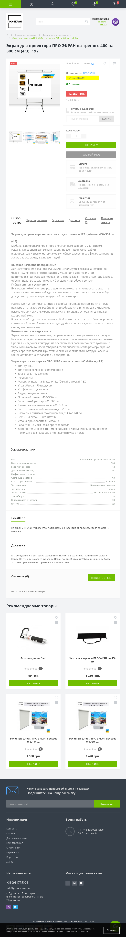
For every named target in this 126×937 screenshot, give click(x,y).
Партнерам (12, 852)
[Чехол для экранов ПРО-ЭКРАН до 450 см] (92, 636)
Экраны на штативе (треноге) (57, 35)
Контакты (11, 828)
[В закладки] (56, 617)
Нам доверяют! (14, 842)
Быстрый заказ (91, 154)
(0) (92, 63)
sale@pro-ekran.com (18, 888)
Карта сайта (13, 857)
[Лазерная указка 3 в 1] (33, 636)
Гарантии (84, 197)
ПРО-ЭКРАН (89, 73)
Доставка (84, 180)
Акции (9, 861)
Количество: (73, 130)
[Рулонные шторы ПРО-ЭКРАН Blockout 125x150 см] (33, 717)
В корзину (91, 145)
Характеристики (36, 220)
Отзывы (10, 833)
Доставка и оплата (16, 838)
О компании (13, 847)
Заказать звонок (102, 23)
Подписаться (106, 803)
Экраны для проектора (26, 35)
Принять (111, 930)
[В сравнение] (56, 622)
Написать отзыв (101, 578)
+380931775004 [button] (17, 882)
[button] (52, 4)
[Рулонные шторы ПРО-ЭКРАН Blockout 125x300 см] (92, 717)
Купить (106, 119)
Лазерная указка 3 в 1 (33, 658)
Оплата (82, 163)
